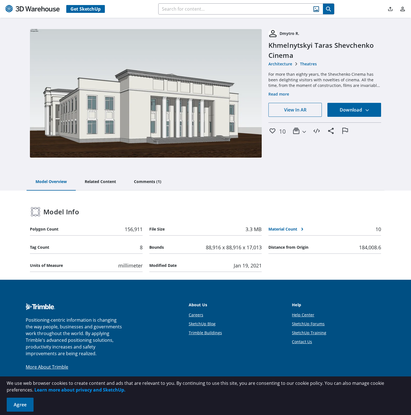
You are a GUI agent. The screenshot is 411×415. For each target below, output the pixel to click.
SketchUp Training (309, 332)
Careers (196, 314)
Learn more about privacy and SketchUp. (80, 390)
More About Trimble (47, 367)
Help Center (303, 314)
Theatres (308, 64)
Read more (278, 94)
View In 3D (145, 93)
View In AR (295, 110)
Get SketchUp (85, 9)
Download (351, 110)
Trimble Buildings (205, 332)
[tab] (51, 182)
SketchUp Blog (202, 323)
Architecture (280, 64)
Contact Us (302, 341)
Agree (20, 405)
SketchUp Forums (308, 323)
